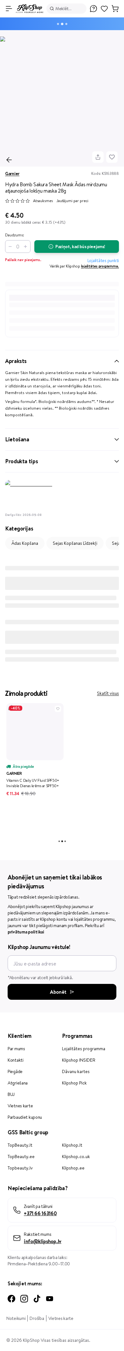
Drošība (37, 1318)
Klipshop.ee (73, 1168)
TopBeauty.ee (21, 1156)
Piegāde (15, 1071)
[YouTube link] (49, 1298)
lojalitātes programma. (100, 266)
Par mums (16, 1048)
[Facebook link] (11, 1298)
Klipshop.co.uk (76, 1156)
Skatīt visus (108, 693)
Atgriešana (18, 1083)
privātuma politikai (26, 932)
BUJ (11, 1094)
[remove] (8, 247)
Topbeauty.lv (20, 1168)
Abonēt (58, 991)
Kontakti (16, 1060)
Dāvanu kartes (76, 1071)
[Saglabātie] (104, 12)
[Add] (26, 247)
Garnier (12, 173)
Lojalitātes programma (83, 1048)
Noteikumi (15, 1318)
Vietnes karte (20, 1106)
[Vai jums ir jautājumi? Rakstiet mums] (93, 8)
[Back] (9, 160)
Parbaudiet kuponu (25, 1117)
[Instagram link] (24, 1298)
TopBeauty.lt (20, 1145)
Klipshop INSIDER (78, 1060)
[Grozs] (115, 8)
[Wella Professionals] (62, 495)
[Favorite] (112, 157)
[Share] (98, 157)
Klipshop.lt (72, 1145)
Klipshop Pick (74, 1083)
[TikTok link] (37, 1298)
